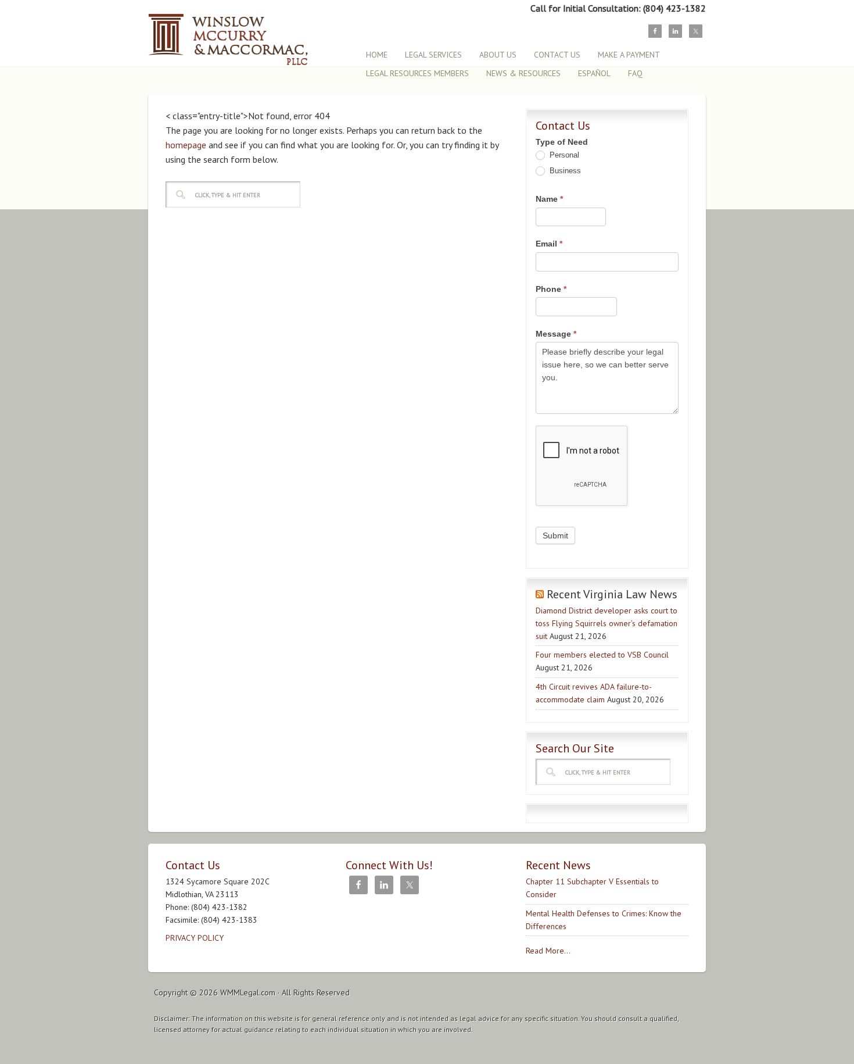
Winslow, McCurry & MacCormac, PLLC (249, 33)
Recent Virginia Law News (612, 594)
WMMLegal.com (247, 992)
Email (549, 243)
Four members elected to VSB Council (602, 654)
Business (564, 170)
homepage (186, 145)
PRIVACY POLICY (195, 938)
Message (556, 333)
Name (549, 198)
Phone (551, 289)
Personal (563, 155)
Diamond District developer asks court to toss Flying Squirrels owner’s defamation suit (606, 623)
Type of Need (562, 142)
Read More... (548, 950)
